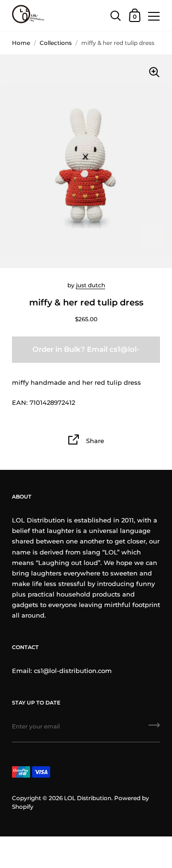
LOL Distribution (87, 798)
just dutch (90, 285)
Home (21, 42)
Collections (56, 42)
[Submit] (154, 728)
